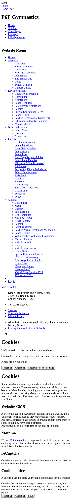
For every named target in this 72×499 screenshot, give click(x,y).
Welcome (20, 63)
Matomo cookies (18, 440)
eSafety (19, 245)
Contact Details (23, 87)
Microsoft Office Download (29, 163)
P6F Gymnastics (16, 37)
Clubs (18, 81)
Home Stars (21, 263)
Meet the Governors (25, 72)
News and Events (17, 127)
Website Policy (16, 316)
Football (19, 223)
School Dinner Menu (26, 172)
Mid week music (23, 239)
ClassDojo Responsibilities (29, 157)
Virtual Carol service (26, 248)
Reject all (7, 368)
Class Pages (14, 31)
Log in (4, 5)
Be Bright (20, 181)
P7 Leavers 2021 (24, 275)
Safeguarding (22, 151)
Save (30, 496)
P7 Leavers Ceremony (26, 257)
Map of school (22, 124)
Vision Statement (24, 66)
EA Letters (20, 166)
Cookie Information (18, 313)
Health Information (25, 142)
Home (11, 25)
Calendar (19, 133)
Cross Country (22, 220)
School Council (23, 233)
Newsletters (21, 136)
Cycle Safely (21, 184)
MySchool (6, 287)
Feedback (20, 193)
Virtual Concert (23, 242)
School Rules (22, 114)
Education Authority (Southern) (31, 121)
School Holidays (23, 102)
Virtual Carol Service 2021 (29, 272)
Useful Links (21, 190)
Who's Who (21, 69)
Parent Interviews (24, 145)
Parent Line (21, 154)
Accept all (20, 368)
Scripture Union (23, 226)
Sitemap (12, 310)
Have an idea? (22, 269)
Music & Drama (23, 217)
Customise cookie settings (41, 368)
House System (22, 251)
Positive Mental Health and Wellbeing (35, 229)
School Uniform (23, 84)
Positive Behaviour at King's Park (32, 118)
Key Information (17, 90)
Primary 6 (13, 34)
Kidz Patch (20, 175)
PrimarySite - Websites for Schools (26, 328)
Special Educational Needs (29, 111)
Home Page (7, 8)
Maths (18, 205)
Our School (21, 75)
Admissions (21, 99)
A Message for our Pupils (28, 260)
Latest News (21, 130)
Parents (12, 139)
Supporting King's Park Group (31, 169)
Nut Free (19, 178)
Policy (18, 196)
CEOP (16, 287)
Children (12, 28)
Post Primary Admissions (28, 105)
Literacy (19, 208)
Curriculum (21, 96)
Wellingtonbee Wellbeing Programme (34, 236)
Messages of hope (24, 266)
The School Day (23, 78)
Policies (19, 108)
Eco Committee (23, 214)
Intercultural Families (26, 160)
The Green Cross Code (27, 187)
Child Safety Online (25, 148)
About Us (13, 60)
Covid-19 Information (26, 93)
